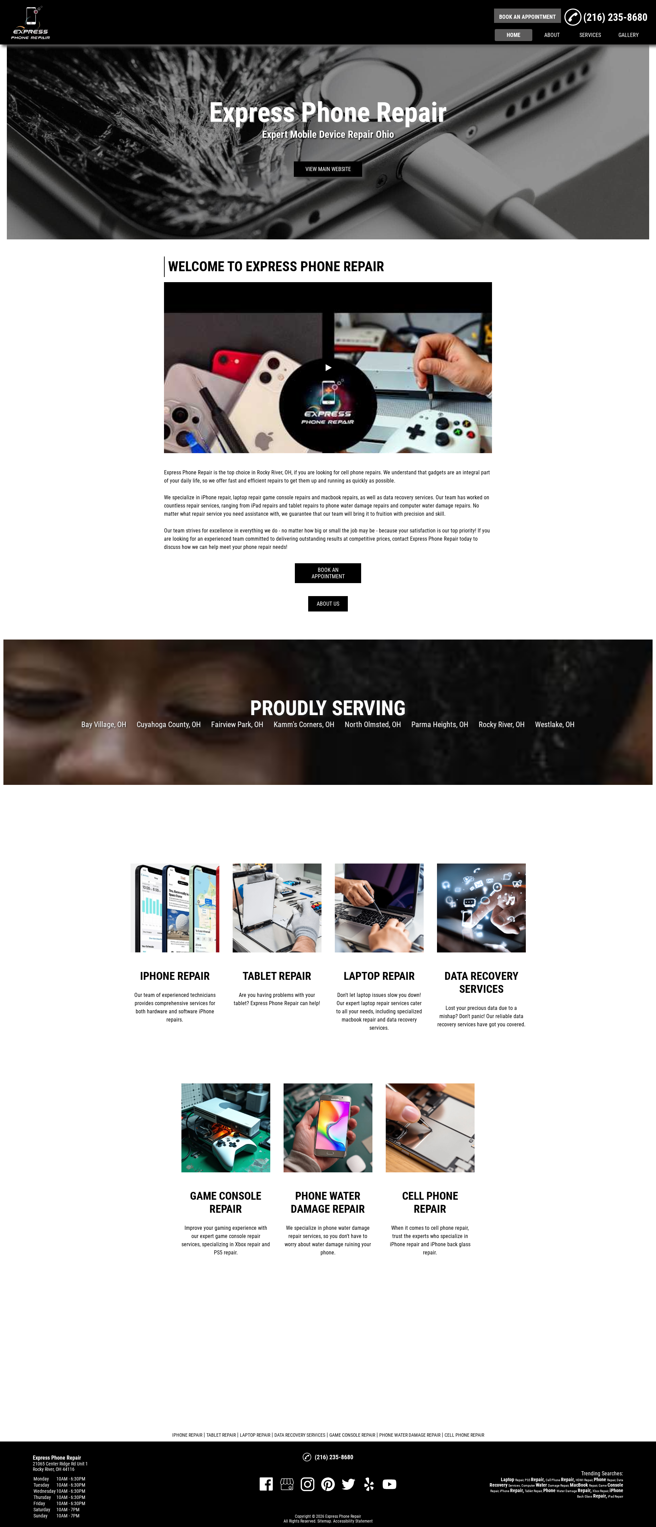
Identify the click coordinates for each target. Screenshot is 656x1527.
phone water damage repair (356, 505)
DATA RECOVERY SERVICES (299, 1435)
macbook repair (338, 497)
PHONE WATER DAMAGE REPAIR (409, 1435)
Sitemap (324, 1521)
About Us (328, 604)
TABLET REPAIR (221, 1435)
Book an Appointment (328, 573)
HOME (513, 35)
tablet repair (302, 505)
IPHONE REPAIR (187, 1435)
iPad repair (263, 505)
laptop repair (247, 497)
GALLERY (628, 35)
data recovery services (408, 497)
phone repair (257, 547)
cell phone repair (359, 472)
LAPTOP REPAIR (255, 1435)
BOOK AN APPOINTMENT (527, 17)
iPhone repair (216, 497)
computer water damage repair (434, 505)
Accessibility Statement (353, 1521)
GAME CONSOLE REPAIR (352, 1435)
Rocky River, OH (274, 472)
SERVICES (590, 35)
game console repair (285, 497)
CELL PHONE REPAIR (464, 1435)
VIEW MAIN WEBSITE (328, 169)
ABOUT (552, 35)
